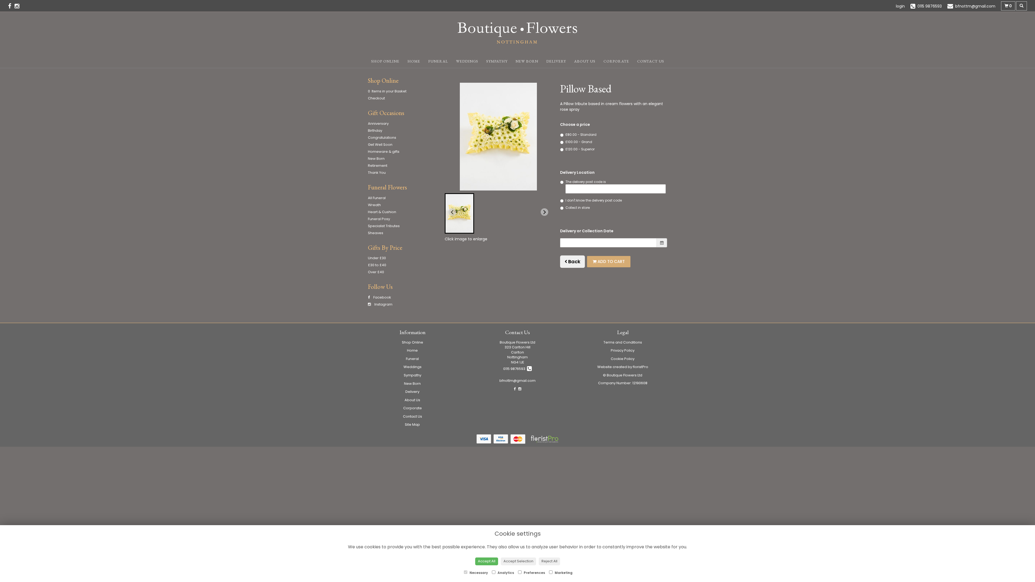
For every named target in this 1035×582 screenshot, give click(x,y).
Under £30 (377, 258)
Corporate (616, 61)
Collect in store (577, 207)
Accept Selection (518, 561)
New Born (527, 61)
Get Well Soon (380, 144)
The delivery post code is (585, 181)
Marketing (563, 572)
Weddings (467, 61)
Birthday (375, 130)
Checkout (376, 98)
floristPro (640, 366)
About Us (584, 61)
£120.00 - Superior (580, 149)
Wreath (374, 204)
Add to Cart (610, 261)
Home (414, 61)
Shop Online (385, 61)
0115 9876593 (515, 368)
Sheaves (375, 232)
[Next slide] (544, 212)
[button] (459, 213)
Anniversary (378, 123)
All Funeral (377, 197)
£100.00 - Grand (578, 142)
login (900, 6)
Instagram (383, 304)
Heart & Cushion (382, 211)
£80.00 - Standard (580, 134)
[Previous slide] (452, 212)
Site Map (412, 424)
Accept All (486, 561)
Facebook (381, 297)
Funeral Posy (379, 218)
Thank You (377, 172)
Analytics (505, 572)
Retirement (377, 165)
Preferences (534, 572)
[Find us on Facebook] (11, 6)
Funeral (438, 61)
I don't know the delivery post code (593, 200)
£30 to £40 (377, 265)
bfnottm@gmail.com (517, 380)
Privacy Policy (622, 350)
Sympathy (497, 61)
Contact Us (650, 61)
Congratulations (382, 137)
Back (573, 261)
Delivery (556, 61)
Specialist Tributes (384, 225)
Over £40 (376, 272)
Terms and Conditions (622, 342)
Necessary (478, 572)
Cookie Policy (622, 358)
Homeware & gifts (383, 151)
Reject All (549, 561)
